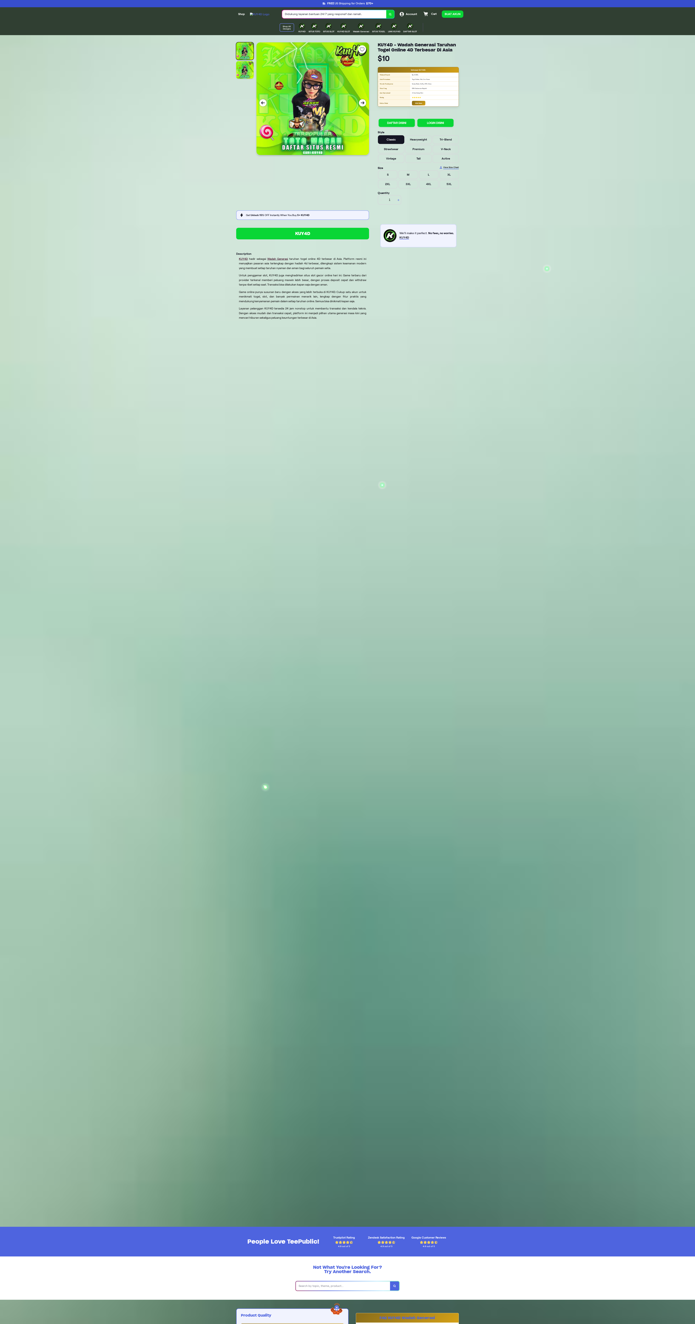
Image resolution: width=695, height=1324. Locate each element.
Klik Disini (418, 103)
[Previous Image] (262, 103)
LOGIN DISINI (435, 122)
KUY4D (302, 233)
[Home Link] (259, 14)
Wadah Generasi (277, 258)
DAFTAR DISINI (396, 122)
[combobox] (334, 14)
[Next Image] (362, 103)
